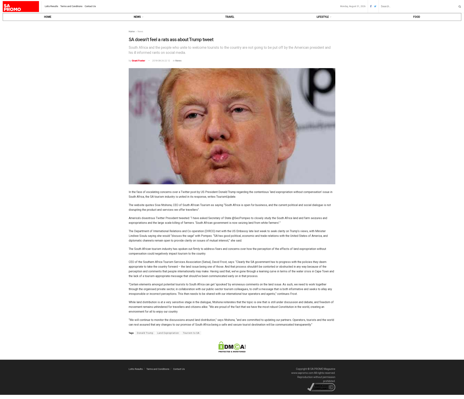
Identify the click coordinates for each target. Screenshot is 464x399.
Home (47, 16)
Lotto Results (51, 6)
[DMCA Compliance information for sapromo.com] (321, 387)
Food (416, 16)
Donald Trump (145, 333)
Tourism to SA (191, 333)
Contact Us (90, 6)
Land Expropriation (168, 333)
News (137, 16)
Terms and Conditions (71, 6)
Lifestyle (323, 16)
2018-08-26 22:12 (161, 60)
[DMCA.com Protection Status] (232, 346)
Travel (229, 16)
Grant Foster (138, 60)
